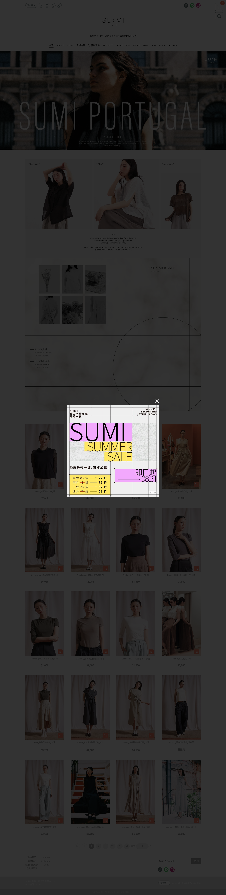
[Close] (157, 401)
